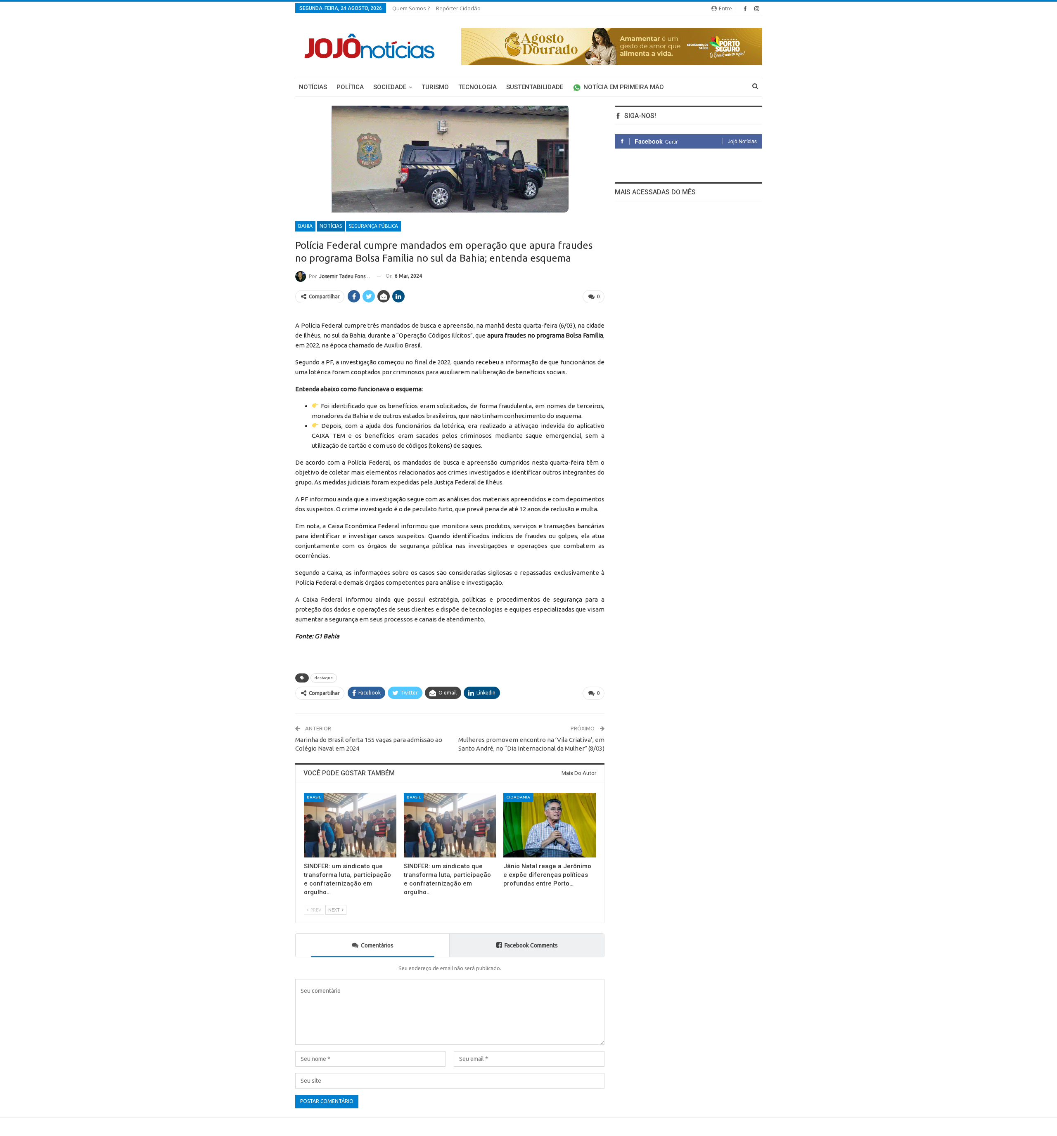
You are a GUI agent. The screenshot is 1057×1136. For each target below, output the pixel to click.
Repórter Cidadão (458, 8)
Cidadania (518, 797)
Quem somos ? (411, 8)
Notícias (313, 87)
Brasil (314, 797)
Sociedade (389, 87)
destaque (324, 677)
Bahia (305, 226)
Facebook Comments (531, 945)
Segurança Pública (373, 226)
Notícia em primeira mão (623, 87)
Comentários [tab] (377, 945)
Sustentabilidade (534, 87)
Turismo (435, 87)
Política (350, 87)
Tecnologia (477, 87)
